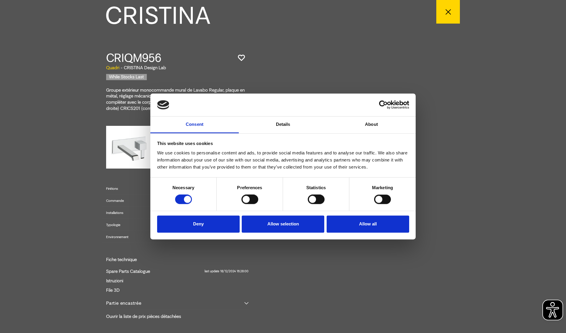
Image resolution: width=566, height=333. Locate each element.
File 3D (113, 290)
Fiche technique (121, 259)
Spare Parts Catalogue (177, 271)
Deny (198, 223)
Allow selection (283, 223)
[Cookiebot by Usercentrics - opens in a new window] (383, 104)
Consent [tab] (194, 124)
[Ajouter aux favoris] (241, 58)
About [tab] (371, 124)
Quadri (112, 67)
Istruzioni (114, 280)
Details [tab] (283, 124)
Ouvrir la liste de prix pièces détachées (143, 316)
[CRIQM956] (130, 146)
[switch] (249, 199)
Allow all (368, 223)
